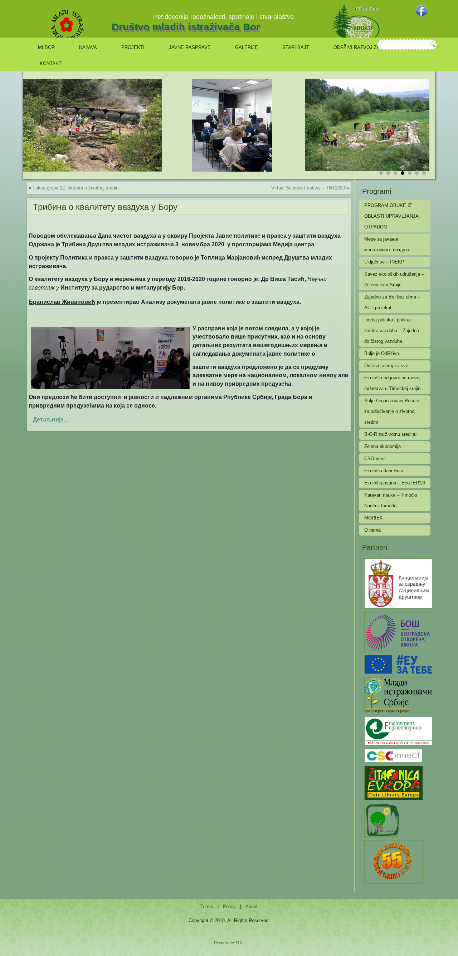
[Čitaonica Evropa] (393, 782)
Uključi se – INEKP (384, 262)
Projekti (133, 47)
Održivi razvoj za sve (362, 47)
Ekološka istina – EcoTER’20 (394, 483)
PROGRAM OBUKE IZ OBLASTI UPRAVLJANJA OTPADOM (391, 216)
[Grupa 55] (393, 861)
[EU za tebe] (398, 664)
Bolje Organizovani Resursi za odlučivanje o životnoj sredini (392, 411)
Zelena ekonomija (382, 446)
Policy (229, 906)
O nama (372, 530)
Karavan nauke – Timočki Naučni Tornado (390, 500)
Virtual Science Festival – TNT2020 (308, 188)
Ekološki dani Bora (383, 470)
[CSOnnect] (393, 755)
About (251, 906)
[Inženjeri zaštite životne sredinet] (398, 730)
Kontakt (51, 63)
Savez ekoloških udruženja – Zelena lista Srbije (394, 279)
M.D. (239, 942)
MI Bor (46, 47)
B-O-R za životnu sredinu (390, 434)
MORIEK (373, 518)
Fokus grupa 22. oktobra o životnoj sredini (76, 188)
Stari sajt (295, 47)
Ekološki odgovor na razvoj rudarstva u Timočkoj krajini (393, 383)
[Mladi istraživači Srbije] (398, 695)
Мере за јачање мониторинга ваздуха (387, 244)
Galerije (246, 47)
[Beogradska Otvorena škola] (398, 631)
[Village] (382, 819)
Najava (88, 47)
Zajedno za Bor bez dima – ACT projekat (392, 302)
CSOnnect (375, 458)
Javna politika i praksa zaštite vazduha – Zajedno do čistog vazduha (391, 330)
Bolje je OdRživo (381, 353)
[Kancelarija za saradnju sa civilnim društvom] (398, 583)
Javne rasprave (190, 47)
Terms (206, 906)
